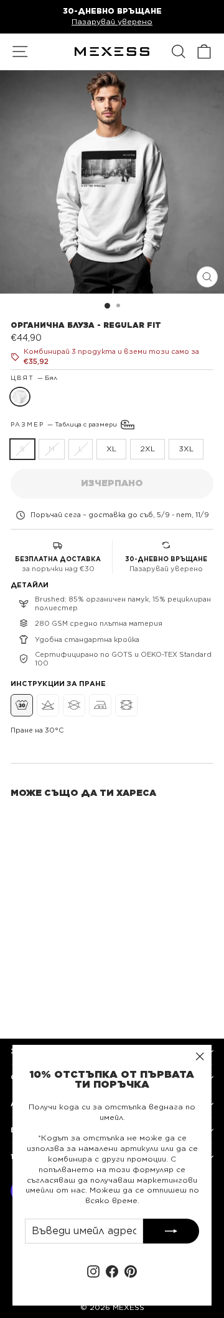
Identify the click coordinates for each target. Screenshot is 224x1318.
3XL (186, 448)
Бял (20, 396)
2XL (147, 448)
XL (111, 448)
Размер (65, 423)
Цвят (34, 377)
